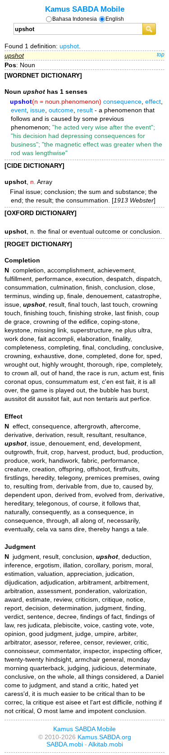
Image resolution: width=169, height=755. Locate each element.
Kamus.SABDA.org (104, 737)
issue (37, 110)
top (160, 54)
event (19, 110)
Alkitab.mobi (105, 744)
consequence (122, 101)
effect (153, 101)
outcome (61, 110)
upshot (69, 46)
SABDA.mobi (64, 744)
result (85, 110)
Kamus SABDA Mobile (84, 9)
